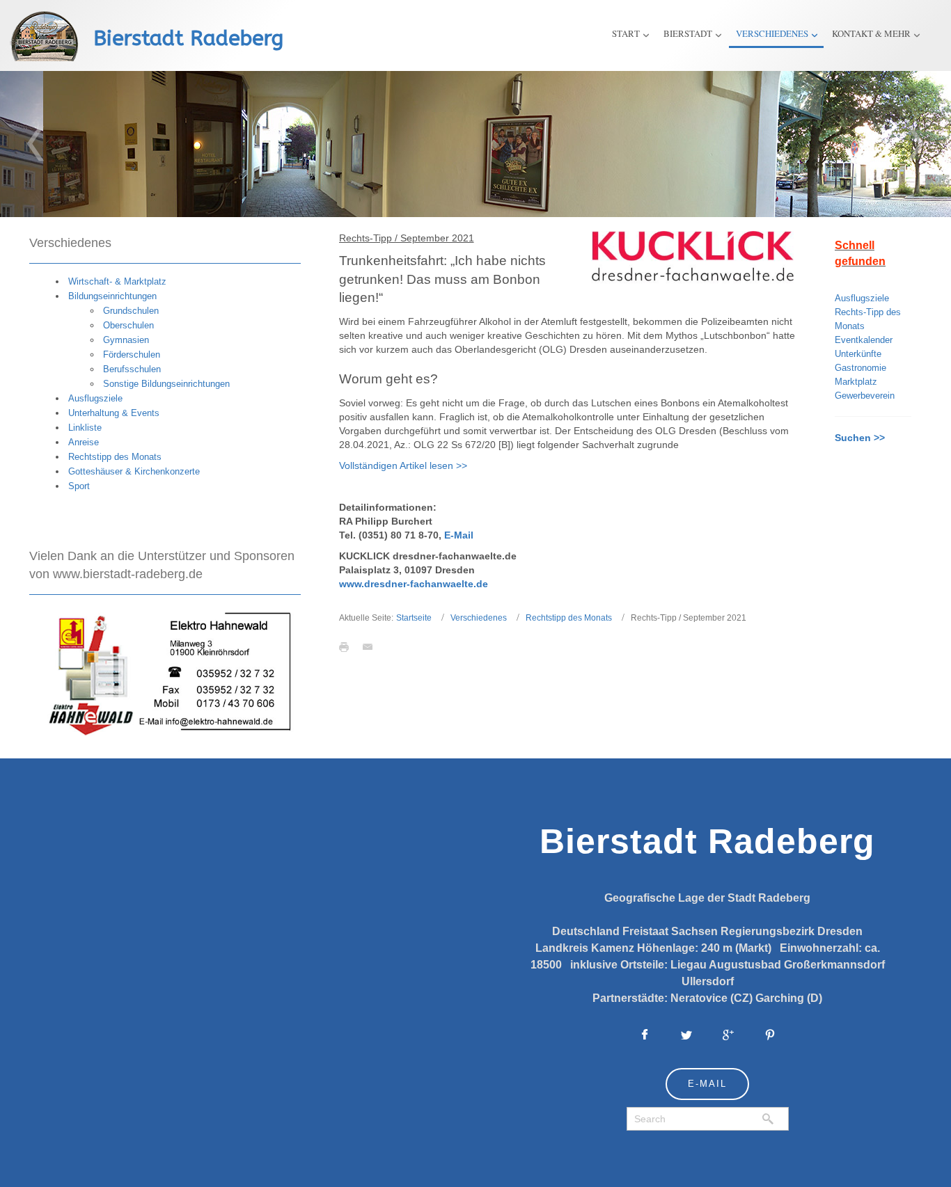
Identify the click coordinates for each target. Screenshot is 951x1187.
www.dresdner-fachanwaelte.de (413, 583)
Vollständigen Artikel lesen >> (403, 465)
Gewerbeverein (865, 395)
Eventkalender (864, 340)
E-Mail (458, 535)
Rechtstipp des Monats (569, 618)
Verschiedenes (478, 618)
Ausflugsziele (862, 298)
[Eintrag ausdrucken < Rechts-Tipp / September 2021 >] (347, 646)
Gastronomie (860, 368)
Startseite (414, 618)
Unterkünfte (858, 354)
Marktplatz (856, 381)
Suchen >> (860, 437)
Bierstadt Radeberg (188, 38)
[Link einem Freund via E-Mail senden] (371, 646)
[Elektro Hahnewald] (165, 672)
